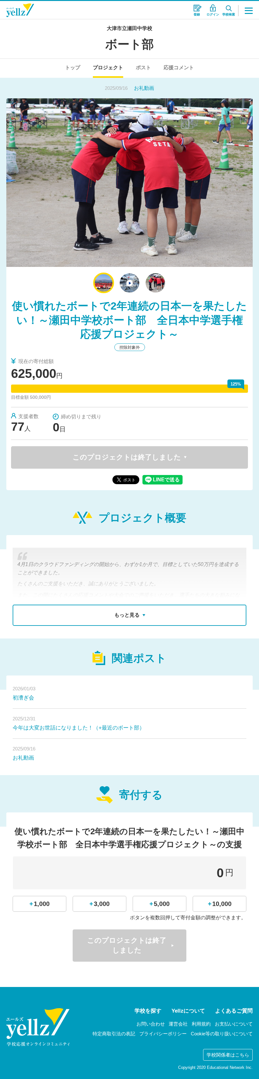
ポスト (143, 67)
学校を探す (148, 1011)
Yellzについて (188, 1011)
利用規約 (201, 1024)
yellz (37, 1027)
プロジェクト (108, 67)
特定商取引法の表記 (114, 1033)
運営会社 (178, 1024)
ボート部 (129, 44)
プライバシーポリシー (163, 1033)
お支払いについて (234, 1024)
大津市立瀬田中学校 (129, 28)
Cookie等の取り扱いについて (222, 1033)
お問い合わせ (150, 1024)
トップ (72, 67)
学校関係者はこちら (228, 1054)
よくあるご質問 (234, 1011)
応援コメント (179, 67)
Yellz (20, 10)
